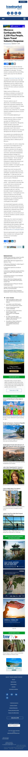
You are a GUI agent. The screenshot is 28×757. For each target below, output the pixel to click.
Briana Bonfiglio (8, 43)
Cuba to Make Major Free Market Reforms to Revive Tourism (11, 489)
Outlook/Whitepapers (13, 707)
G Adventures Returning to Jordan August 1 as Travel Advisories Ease (14, 265)
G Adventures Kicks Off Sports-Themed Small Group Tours (13, 284)
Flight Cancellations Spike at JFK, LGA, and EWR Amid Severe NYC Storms (14, 301)
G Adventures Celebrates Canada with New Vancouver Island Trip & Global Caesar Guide (14, 272)
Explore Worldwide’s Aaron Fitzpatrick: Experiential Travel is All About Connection (14, 291)
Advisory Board (13, 684)
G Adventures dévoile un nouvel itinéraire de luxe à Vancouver (13, 276)
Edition (23, 1)
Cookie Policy (6, 748)
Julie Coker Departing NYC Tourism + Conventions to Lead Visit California (13, 468)
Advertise (13, 686)
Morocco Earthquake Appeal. (17, 229)
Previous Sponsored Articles (13, 710)
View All (14, 628)
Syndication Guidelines (13, 689)
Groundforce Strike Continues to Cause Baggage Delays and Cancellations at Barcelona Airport (13, 323)
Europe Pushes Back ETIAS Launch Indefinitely (12, 308)
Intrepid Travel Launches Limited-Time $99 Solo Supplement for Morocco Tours (14, 258)
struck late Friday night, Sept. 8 (16, 78)
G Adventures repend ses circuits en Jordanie (12, 268)
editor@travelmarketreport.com (13, 733)
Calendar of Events (13, 705)
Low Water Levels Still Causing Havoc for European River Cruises (14, 305)
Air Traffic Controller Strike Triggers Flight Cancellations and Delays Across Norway (13, 318)
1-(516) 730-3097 (5, 738)
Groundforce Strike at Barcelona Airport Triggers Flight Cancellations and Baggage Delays (14, 312)
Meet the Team (13, 681)
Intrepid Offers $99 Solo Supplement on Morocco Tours (13, 261)
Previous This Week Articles (13, 712)
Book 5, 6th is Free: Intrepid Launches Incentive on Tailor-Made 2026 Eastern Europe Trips (13, 280)
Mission (13, 679)
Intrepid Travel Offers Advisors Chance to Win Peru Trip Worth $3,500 (13, 288)
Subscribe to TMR (14, 390)
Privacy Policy (11, 748)
